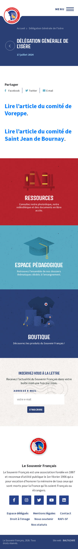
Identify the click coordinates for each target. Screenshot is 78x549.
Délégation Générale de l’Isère (46, 28)
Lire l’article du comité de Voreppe (38, 109)
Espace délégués (17, 513)
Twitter (33, 90)
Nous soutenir (43, 519)
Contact (65, 513)
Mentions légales (44, 513)
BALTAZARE (69, 540)
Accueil (21, 28)
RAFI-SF (63, 519)
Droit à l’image (20, 519)
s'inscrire (35, 409)
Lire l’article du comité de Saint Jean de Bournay (38, 135)
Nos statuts (39, 524)
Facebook (14, 90)
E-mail (49, 90)
